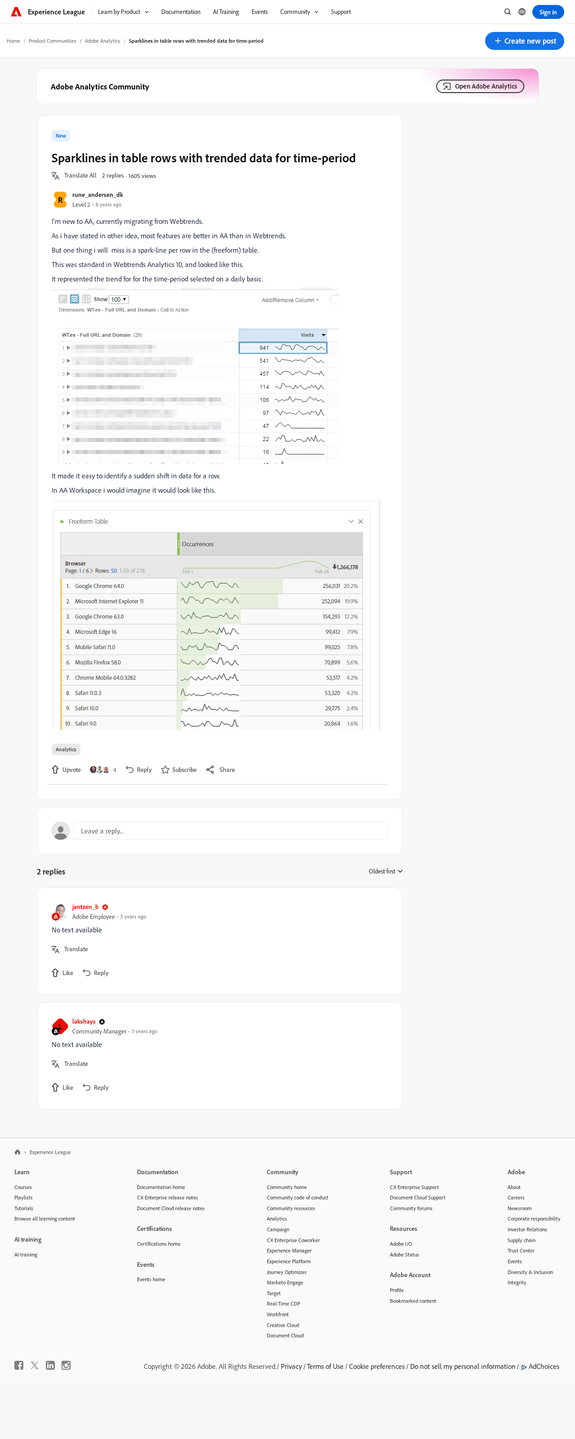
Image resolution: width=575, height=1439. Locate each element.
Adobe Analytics (102, 40)
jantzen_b (85, 906)
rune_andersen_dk (97, 194)
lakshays (84, 1021)
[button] (524, 41)
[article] (217, 941)
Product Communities (52, 40)
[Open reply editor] (219, 830)
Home (13, 40)
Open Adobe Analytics (486, 86)
